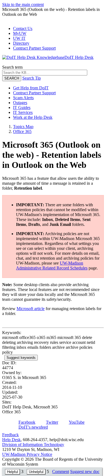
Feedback (10, 434)
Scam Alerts (23, 97)
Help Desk (11, 439)
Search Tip (31, 78)
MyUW (19, 33)
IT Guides (21, 107)
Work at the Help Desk (32, 117)
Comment (60, 471)
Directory (21, 43)
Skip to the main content (23, 4)
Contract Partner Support (34, 48)
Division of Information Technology (33, 444)
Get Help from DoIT (31, 88)
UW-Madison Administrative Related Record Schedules (52, 265)
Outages (20, 102)
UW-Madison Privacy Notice (27, 454)
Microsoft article (31, 308)
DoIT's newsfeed (33, 427)
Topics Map (23, 126)
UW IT (19, 38)
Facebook (26, 422)
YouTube (77, 422)
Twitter (52, 422)
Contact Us (22, 28)
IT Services (23, 112)
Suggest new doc (84, 471)
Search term (12, 67)
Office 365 (22, 131)
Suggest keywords (21, 358)
